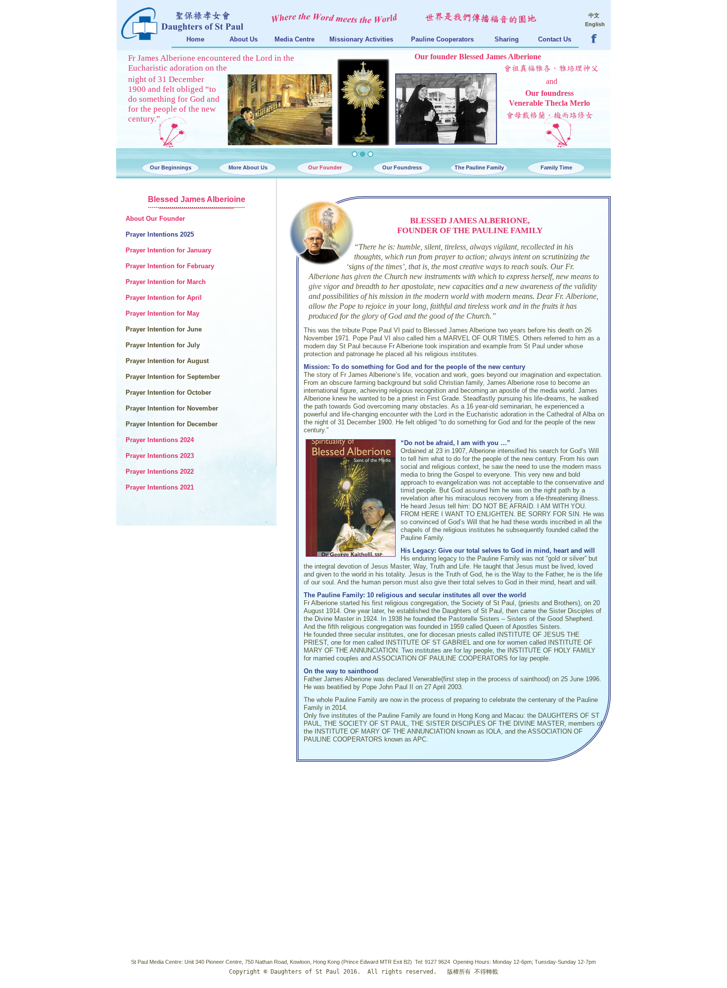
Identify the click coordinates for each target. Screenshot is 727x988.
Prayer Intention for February (170, 266)
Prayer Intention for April (164, 297)
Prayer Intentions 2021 (160, 487)
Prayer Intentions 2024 (160, 440)
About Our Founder (155, 218)
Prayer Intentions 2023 (160, 455)
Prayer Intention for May (162, 313)
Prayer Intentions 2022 (160, 471)
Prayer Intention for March (166, 282)
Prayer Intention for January (168, 250)
